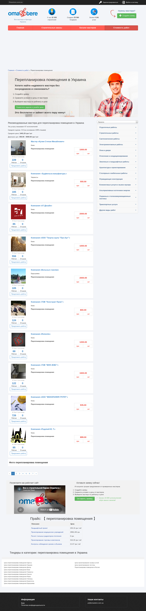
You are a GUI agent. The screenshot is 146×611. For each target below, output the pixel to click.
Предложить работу (18, 166)
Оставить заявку (85, 499)
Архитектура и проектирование (112, 167)
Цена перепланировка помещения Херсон (18, 574)
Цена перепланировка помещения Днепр (17, 567)
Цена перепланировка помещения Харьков (18, 565)
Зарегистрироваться (110, 2)
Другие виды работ (107, 210)
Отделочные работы (108, 127)
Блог (23, 603)
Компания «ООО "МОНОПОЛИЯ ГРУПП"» (49, 397)
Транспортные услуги (108, 204)
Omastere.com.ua (15, 2)
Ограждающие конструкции (111, 179)
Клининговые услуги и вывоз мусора (115, 185)
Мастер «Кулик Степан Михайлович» (47, 141)
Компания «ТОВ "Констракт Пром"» (47, 302)
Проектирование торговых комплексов (45, 540)
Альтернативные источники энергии (114, 190)
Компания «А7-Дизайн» (41, 206)
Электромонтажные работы (111, 144)
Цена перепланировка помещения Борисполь (19, 581)
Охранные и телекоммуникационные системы (114, 197)
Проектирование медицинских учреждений (47, 532)
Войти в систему (131, 2)
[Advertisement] (73, 48)
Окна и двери (105, 150)
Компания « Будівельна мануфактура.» (49, 174)
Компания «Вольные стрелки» (45, 270)
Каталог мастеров (88, 28)
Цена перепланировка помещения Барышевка (19, 583)
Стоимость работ (121, 28)
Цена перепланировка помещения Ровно (17, 576)
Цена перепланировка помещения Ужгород (18, 579)
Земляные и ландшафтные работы (114, 162)
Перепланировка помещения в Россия (87, 567)
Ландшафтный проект (39, 528)
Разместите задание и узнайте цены (30, 107)
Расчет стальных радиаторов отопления (46, 536)
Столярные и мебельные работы (113, 173)
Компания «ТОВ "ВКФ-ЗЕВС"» (44, 365)
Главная (20, 28)
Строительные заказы (52, 28)
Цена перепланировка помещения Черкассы (18, 572)
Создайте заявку (128, 16)
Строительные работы (109, 133)
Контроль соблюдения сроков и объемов (46, 544)
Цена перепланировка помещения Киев (17, 570)
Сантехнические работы (109, 139)
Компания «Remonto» (41, 334)
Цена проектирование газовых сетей (87, 563)
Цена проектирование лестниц (85, 565)
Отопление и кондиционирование (113, 156)
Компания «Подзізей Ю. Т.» (43, 429)
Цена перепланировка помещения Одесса (18, 563)
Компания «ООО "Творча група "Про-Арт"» (50, 238)
